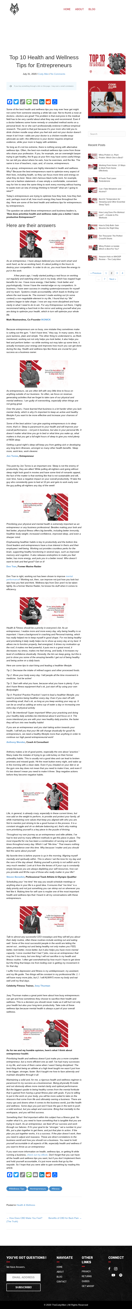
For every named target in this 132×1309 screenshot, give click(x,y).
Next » (112, 279)
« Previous (95, 273)
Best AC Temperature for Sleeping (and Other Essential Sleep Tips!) (112, 202)
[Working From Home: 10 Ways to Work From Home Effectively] (92, 166)
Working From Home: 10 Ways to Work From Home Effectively (112, 168)
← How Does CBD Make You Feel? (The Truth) (24, 1220)
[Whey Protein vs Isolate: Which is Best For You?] (92, 247)
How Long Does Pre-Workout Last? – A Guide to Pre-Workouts (111, 215)
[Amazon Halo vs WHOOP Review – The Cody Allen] (92, 257)
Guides (86, 1281)
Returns (87, 1276)
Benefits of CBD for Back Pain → (65, 1218)
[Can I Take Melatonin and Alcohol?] (92, 190)
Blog (92, 9)
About (79, 9)
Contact (62, 1281)
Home (67, 9)
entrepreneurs (38, 1188)
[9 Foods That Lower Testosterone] (92, 179)
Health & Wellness (26, 1205)
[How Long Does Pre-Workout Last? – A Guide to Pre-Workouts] (92, 213)
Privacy (86, 1271)
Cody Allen (43, 74)
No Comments (58, 74)
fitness (56, 1188)
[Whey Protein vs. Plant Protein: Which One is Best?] (92, 156)
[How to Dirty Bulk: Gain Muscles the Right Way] (92, 226)
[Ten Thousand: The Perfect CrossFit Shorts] (92, 236)
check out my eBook (37, 1154)
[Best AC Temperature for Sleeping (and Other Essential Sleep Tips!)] (92, 200)
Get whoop (88, 1286)
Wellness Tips (17, 1188)
